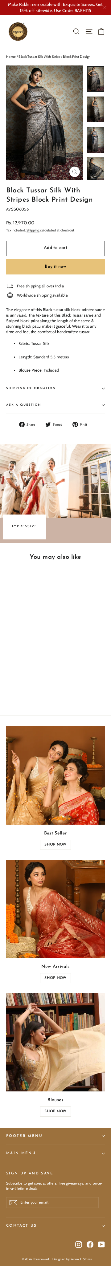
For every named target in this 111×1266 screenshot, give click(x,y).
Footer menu (24, 1136)
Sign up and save (30, 1173)
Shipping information (31, 388)
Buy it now (55, 266)
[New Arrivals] (55, 909)
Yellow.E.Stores (81, 1259)
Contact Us (21, 1226)
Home (11, 56)
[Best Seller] (55, 775)
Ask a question (23, 405)
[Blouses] (55, 1042)
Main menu (21, 1153)
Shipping (33, 230)
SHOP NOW (55, 844)
